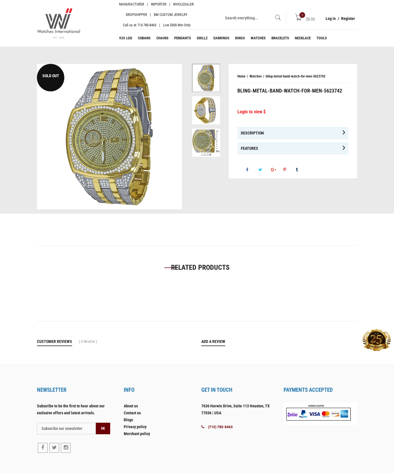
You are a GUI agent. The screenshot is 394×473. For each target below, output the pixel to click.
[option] (206, 80)
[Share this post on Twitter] (264, 169)
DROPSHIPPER (136, 14)
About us (131, 406)
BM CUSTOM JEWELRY (170, 14)
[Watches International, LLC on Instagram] (66, 448)
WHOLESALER (183, 4)
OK (103, 428)
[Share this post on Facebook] (252, 169)
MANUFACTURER (131, 4)
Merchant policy (137, 433)
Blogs (128, 419)
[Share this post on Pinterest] (289, 169)
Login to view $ (251, 111)
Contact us (132, 413)
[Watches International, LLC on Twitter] (54, 448)
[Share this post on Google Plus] (276, 169)
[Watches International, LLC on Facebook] (43, 448)
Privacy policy (135, 426)
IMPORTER (158, 4)
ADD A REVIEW (213, 341)
